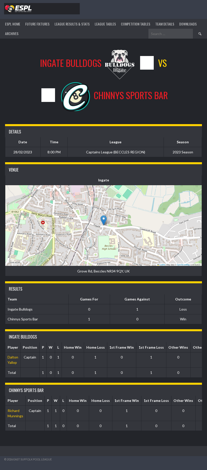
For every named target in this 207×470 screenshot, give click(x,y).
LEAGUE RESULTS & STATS (72, 23)
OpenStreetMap (183, 264)
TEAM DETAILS (164, 23)
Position (30, 347)
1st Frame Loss (151, 347)
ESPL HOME (12, 23)
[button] (103, 220)
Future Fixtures (37, 23)
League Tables (105, 23)
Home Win (73, 347)
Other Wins (178, 347)
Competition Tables (135, 23)
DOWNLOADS (188, 23)
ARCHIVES (11, 33)
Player (13, 347)
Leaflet (162, 264)
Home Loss (95, 347)
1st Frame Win (121, 347)
